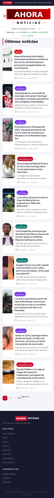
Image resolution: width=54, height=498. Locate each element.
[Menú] (5, 16)
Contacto (6, 478)
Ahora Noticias (25, 365)
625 (19, 398)
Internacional (8, 462)
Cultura (6, 446)
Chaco (5, 442)
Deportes (21, 227)
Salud (18, 52)
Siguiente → (25, 398)
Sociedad (20, 89)
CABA (5, 438)
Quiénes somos (9, 474)
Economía (7, 454)
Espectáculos (25, 159)
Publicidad (7, 482)
